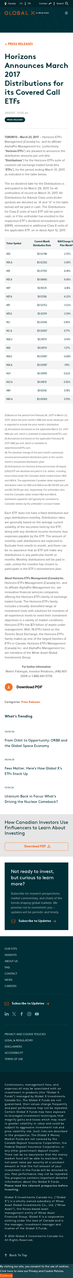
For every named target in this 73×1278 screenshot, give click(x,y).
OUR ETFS (11, 949)
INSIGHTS (11, 955)
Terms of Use (14, 1059)
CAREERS (10, 986)
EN (21, 3)
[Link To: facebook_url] (21, 1014)
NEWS (8, 980)
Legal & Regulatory (19, 1040)
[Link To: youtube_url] (37, 1014)
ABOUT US (11, 961)
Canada (12, 3)
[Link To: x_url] (14, 1014)
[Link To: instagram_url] (29, 1014)
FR (29, 3)
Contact (43, 3)
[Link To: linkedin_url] (6, 1014)
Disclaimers (13, 1046)
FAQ (7, 967)
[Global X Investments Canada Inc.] (13, 13)
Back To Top (18, 1255)
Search (60, 3)
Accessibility (14, 1053)
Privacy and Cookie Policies (25, 1034)
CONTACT (11, 973)
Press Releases (30, 702)
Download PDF (35, 846)
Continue (6, 1276)
